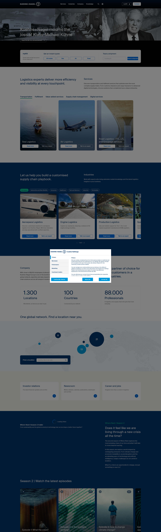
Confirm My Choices (59, 279)
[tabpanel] (91, 270)
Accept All (104, 279)
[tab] (59, 257)
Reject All (87, 279)
